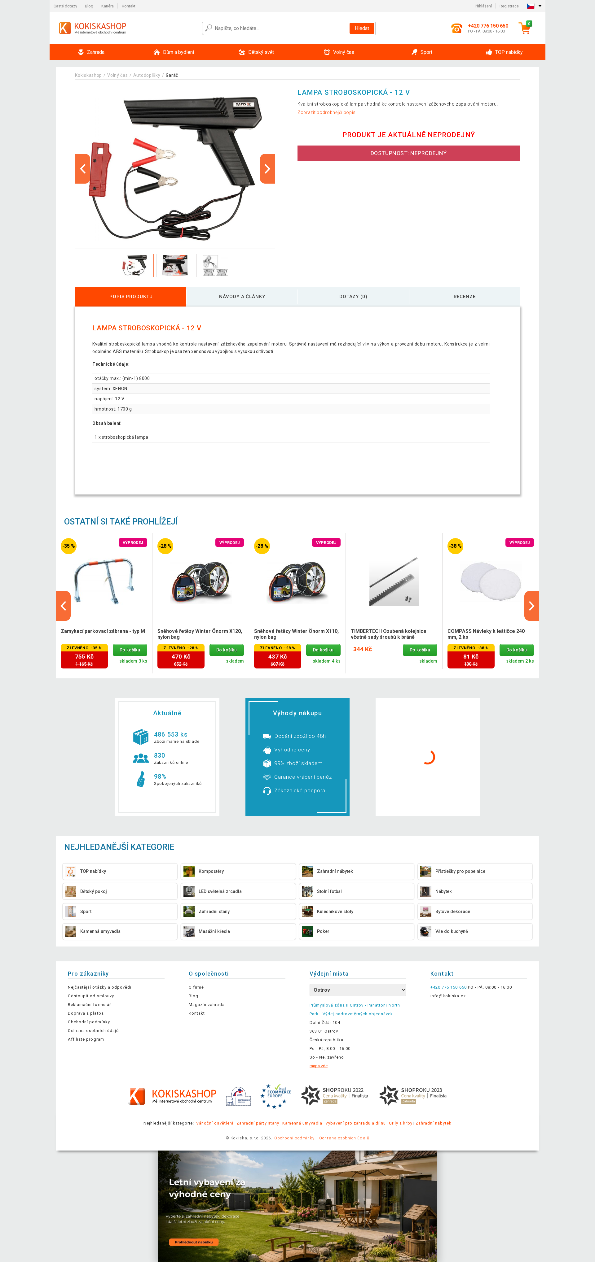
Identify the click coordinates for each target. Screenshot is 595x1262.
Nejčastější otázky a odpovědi (99, 987)
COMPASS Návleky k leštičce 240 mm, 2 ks (486, 634)
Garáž (172, 75)
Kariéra (107, 6)
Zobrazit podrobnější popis (327, 112)
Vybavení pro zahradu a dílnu (355, 1123)
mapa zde (319, 1066)
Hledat (362, 28)
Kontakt (128, 6)
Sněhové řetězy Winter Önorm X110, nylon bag (296, 634)
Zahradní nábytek (434, 1123)
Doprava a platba (86, 1013)
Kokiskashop (88, 75)
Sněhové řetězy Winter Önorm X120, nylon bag (199, 634)
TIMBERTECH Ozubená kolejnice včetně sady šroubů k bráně (388, 634)
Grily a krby (400, 1123)
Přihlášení (483, 6)
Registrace (509, 6)
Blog (89, 6)
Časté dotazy (65, 6)
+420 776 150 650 (448, 987)
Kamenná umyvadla (302, 1123)
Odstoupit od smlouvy (91, 996)
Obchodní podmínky (89, 1022)
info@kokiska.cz (448, 996)
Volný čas (117, 75)
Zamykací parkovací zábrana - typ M (103, 631)
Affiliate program (86, 1039)
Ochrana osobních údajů (93, 1030)
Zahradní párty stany (257, 1123)
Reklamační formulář (89, 1004)
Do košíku (130, 650)
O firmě (196, 987)
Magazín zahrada (207, 1004)
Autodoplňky (147, 75)
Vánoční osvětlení (214, 1123)
